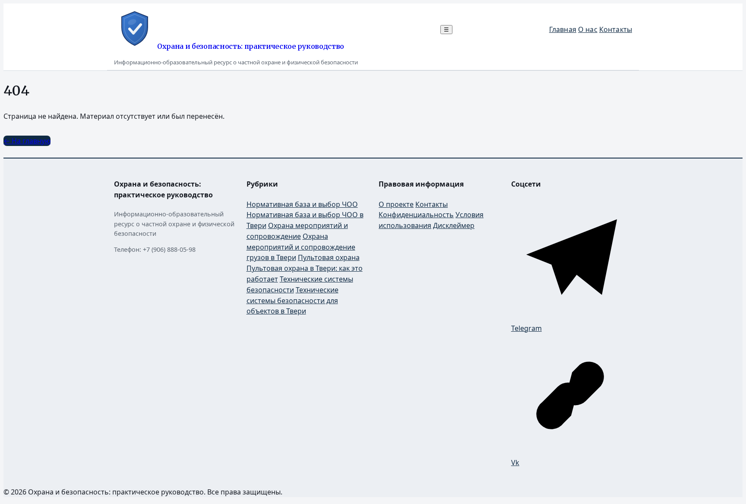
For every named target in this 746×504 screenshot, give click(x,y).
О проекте (396, 204)
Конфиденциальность (416, 214)
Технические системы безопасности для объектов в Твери (292, 300)
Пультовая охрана (329, 257)
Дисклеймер (453, 225)
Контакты (615, 29)
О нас (587, 29)
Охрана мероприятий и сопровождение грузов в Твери (301, 247)
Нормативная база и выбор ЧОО (302, 204)
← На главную (27, 141)
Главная (562, 29)
